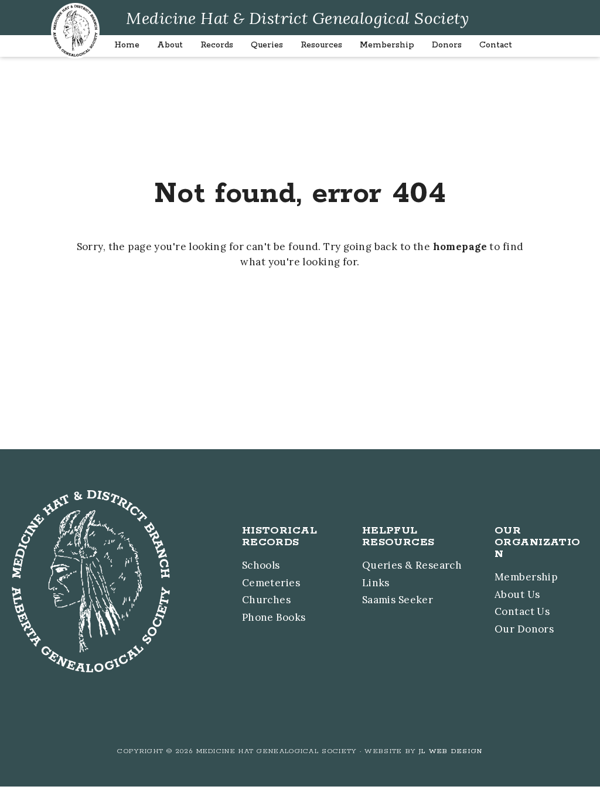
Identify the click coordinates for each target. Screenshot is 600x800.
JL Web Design (451, 751)
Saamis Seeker (398, 599)
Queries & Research (412, 565)
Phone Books (274, 617)
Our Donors (524, 629)
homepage (460, 246)
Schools (261, 565)
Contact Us (522, 611)
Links (376, 582)
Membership (526, 576)
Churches (266, 599)
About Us (517, 594)
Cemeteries (271, 582)
